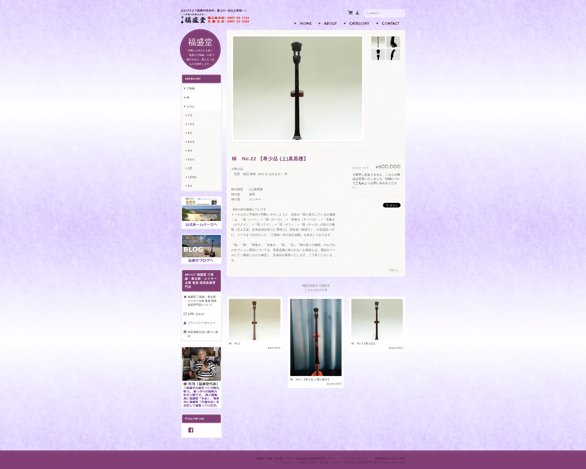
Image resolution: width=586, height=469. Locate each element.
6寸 (190, 185)
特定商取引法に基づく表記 (203, 334)
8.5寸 (191, 141)
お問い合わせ (196, 313)
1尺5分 (192, 177)
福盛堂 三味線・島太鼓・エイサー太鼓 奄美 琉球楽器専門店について (203, 300)
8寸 (190, 132)
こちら (359, 183)
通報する (394, 270)
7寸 (190, 115)
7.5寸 (191, 124)
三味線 (191, 88)
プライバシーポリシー (201, 322)
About (330, 23)
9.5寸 (191, 159)
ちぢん (191, 106)
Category (359, 23)
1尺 (190, 168)
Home (306, 23)
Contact (390, 23)
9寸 (190, 150)
